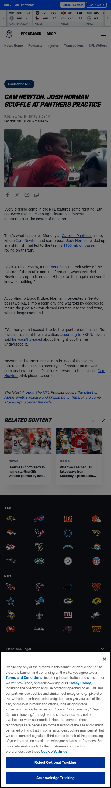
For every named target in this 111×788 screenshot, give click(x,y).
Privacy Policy (79, 683)
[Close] (104, 659)
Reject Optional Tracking (55, 762)
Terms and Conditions (24, 677)
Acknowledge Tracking (55, 778)
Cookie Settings (54, 751)
